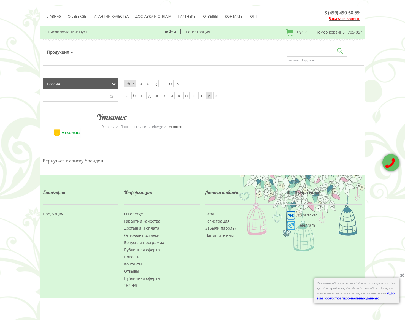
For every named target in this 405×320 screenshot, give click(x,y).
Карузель (308, 60)
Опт (253, 16)
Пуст (83, 31)
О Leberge (77, 16)
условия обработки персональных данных (356, 295)
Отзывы (210, 16)
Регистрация (198, 31)
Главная (53, 16)
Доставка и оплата (153, 16)
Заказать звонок (344, 18)
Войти (169, 31)
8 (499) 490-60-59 (342, 13)
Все (130, 83)
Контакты (234, 16)
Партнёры (187, 16)
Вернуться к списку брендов (73, 161)
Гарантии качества (111, 16)
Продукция (58, 52)
